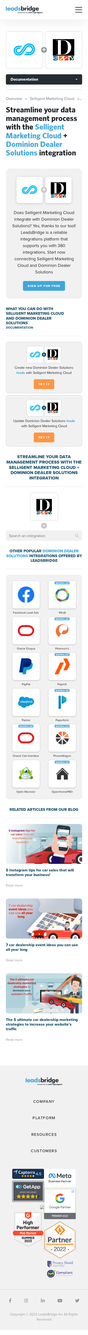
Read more (14, 885)
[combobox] (44, 536)
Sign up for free (44, 286)
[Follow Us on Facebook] (10, 1301)
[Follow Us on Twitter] (77, 1301)
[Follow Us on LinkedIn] (43, 1301)
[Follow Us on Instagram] (26, 1301)
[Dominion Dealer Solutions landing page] (63, 49)
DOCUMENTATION (19, 327)
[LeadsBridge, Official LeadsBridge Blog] (24, 9)
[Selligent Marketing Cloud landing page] (24, 49)
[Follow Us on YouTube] (59, 1301)
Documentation (24, 79)
